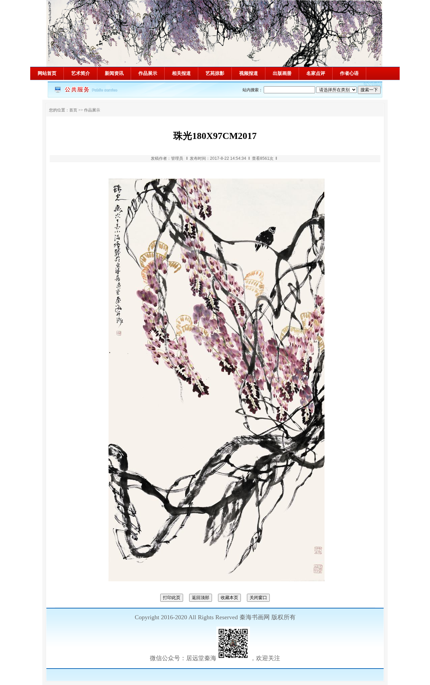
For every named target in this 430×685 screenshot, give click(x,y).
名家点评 (315, 73)
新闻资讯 (114, 73)
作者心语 (349, 73)
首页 (73, 110)
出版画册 (282, 73)
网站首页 (47, 73)
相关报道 (181, 73)
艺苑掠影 (215, 73)
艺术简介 (80, 73)
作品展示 (147, 73)
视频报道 (248, 73)
